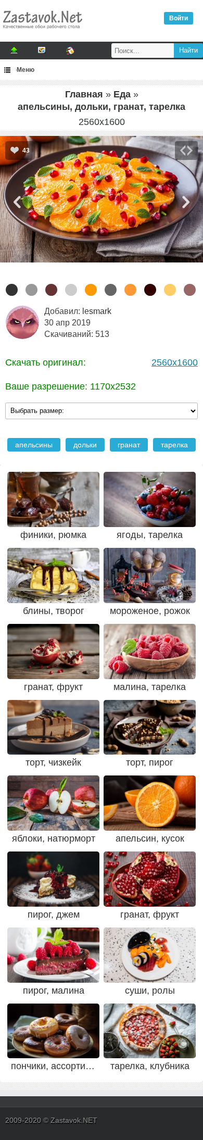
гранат (129, 445)
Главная (84, 94)
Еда (122, 94)
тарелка (174, 445)
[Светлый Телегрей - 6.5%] (71, 290)
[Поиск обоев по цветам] (70, 50)
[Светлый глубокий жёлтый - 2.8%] (170, 290)
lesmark (96, 311)
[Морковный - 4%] (130, 290)
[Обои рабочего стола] (42, 31)
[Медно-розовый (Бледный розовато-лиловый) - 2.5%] (190, 290)
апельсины (34, 445)
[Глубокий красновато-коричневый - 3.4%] (150, 290)
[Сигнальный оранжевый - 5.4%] (91, 290)
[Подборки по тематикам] (42, 50)
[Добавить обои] (14, 50)
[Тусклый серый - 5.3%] (111, 290)
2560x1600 (174, 362)
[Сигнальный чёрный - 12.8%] (12, 290)
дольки (85, 445)
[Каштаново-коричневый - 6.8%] (51, 290)
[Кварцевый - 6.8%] (31, 290)
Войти (178, 18)
